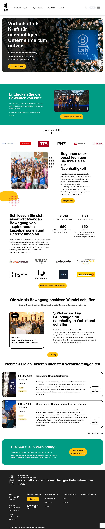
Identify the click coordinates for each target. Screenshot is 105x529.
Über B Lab (51, 8)
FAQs (64, 498)
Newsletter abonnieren (88, 494)
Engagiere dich (37, 8)
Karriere (65, 502)
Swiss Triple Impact (21, 8)
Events (61, 8)
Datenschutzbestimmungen (35, 527)
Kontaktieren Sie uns (69, 494)
